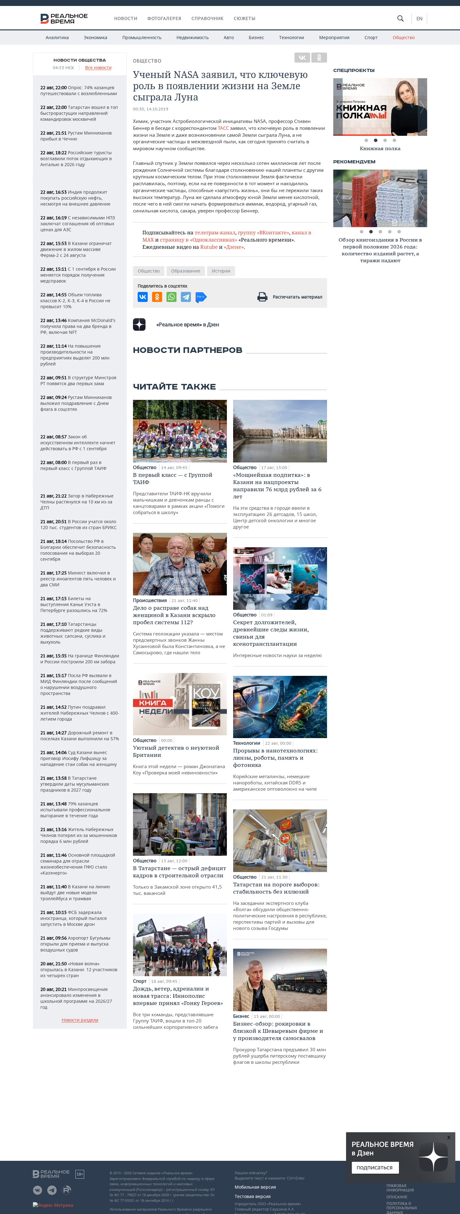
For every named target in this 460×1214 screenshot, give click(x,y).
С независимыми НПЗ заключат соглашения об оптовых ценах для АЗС (77, 223)
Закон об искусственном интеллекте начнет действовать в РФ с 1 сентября (77, 442)
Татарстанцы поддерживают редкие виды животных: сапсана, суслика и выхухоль (72, 633)
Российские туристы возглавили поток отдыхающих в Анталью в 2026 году (76, 158)
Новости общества (80, 60)
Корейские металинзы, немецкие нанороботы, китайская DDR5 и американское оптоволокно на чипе (275, 769)
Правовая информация (400, 1188)
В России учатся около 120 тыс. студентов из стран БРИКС (78, 524)
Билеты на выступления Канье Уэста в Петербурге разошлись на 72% (73, 604)
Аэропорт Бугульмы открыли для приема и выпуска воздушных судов (75, 944)
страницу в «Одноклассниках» (198, 239)
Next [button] (422, 107)
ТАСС (223, 128)
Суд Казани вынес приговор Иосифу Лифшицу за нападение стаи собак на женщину (78, 758)
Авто (229, 37)
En (419, 18)
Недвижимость (192, 37)
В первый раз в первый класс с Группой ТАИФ (73, 465)
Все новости (98, 67)
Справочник (208, 18)
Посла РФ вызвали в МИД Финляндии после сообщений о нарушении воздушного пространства (78, 684)
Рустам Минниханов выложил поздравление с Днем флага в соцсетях (76, 403)
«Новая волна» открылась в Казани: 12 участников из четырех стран (78, 969)
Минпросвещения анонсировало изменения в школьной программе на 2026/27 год (76, 998)
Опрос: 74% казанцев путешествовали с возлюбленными (78, 90)
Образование (185, 271)
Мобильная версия (255, 1187)
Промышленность (141, 37)
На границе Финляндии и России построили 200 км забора (79, 659)
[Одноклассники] (319, 58)
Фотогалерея (164, 18)
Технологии (291, 37)
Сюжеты (245, 18)
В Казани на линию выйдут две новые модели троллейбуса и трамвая (75, 892)
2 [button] (375, 140)
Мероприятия (334, 37)
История (221, 271)
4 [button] (394, 140)
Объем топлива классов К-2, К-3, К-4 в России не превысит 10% (75, 300)
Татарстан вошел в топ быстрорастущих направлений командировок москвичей (79, 113)
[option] (380, 107)
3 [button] (385, 140)
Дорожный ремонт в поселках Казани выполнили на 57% (79, 736)
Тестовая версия (253, 1196)
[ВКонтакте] (302, 58)
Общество (404, 37)
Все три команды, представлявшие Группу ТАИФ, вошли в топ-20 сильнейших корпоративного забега (178, 1007)
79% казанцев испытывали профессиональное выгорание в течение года (75, 810)
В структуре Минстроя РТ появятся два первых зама (78, 380)
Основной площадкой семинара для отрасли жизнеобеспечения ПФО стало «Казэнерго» (77, 864)
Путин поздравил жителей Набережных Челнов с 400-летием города (79, 713)
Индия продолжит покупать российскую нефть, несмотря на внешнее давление (75, 198)
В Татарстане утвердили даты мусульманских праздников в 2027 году (74, 784)
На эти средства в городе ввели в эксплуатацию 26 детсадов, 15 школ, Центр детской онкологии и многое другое (277, 500)
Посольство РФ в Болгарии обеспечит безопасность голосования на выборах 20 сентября (78, 550)
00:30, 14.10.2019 (150, 109)
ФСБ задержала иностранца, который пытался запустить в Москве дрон (73, 918)
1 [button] (366, 140)
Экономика (95, 37)
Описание (396, 1197)
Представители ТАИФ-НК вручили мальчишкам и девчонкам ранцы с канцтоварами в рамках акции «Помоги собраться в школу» (179, 493)
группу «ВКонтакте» (263, 232)
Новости (125, 18)
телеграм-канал (215, 232)
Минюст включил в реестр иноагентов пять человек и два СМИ (78, 579)
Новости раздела (80, 1020)
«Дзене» (234, 246)
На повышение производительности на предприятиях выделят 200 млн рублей (75, 355)
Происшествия (150, 600)
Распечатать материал (297, 297)
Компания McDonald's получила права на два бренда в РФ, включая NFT (77, 326)
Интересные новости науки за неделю (277, 638)
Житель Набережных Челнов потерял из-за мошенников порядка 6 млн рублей (78, 835)
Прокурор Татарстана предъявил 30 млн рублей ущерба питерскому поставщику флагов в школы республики (279, 1042)
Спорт (371, 37)
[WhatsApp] (171, 297)
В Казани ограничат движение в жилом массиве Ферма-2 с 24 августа (76, 249)
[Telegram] (186, 297)
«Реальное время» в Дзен (187, 324)
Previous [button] (338, 107)
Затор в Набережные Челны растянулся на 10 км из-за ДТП (77, 502)
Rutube (209, 246)
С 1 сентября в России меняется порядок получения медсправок (78, 275)
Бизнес (256, 37)
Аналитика (57, 37)
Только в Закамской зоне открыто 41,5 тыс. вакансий (179, 880)
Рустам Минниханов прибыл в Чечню (76, 136)
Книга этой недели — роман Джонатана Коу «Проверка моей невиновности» (179, 760)
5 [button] (399, 232)
